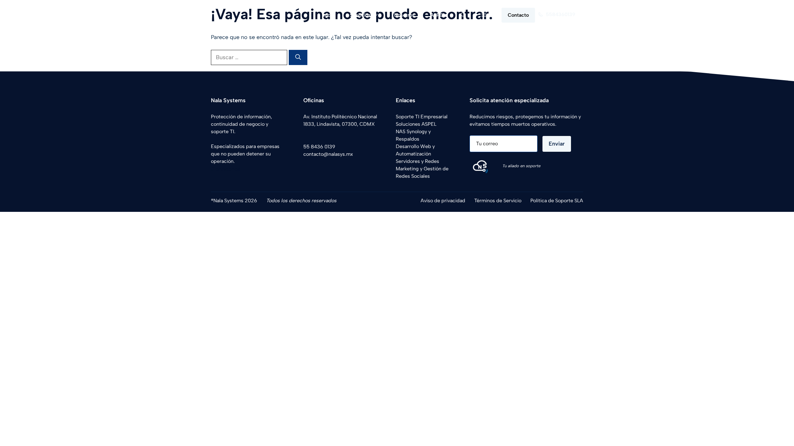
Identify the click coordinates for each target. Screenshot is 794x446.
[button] (463, 15)
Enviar (557, 143)
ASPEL (437, 15)
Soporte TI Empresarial (422, 117)
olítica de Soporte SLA (558, 200)
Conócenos (226, 169)
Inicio (328, 15)
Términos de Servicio (497, 200)
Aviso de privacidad (443, 200)
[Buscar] (298, 57)
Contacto (518, 15)
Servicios (360, 15)
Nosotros (404, 15)
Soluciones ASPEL (416, 124)
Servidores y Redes (417, 161)
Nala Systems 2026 (235, 200)
